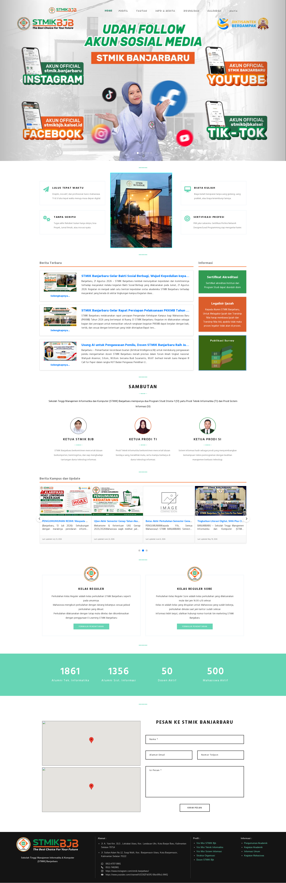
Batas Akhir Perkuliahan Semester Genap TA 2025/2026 (177, 521)
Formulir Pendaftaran (91, 626)
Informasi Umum (252, 851)
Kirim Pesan (195, 808)
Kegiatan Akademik (253, 847)
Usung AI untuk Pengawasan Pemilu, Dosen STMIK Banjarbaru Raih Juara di (137, 345)
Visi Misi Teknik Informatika (209, 847)
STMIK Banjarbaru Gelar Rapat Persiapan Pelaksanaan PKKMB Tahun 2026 (137, 310)
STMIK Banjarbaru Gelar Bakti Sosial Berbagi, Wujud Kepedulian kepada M (137, 276)
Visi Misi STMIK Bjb (206, 843)
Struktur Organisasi (205, 855)
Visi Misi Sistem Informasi (209, 851)
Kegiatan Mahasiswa (254, 855)
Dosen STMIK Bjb (205, 859)
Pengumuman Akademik (255, 843)
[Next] (246, 518)
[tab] (139, 550)
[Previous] (39, 518)
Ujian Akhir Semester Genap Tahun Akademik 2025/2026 (126, 521)
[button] (124, 10)
